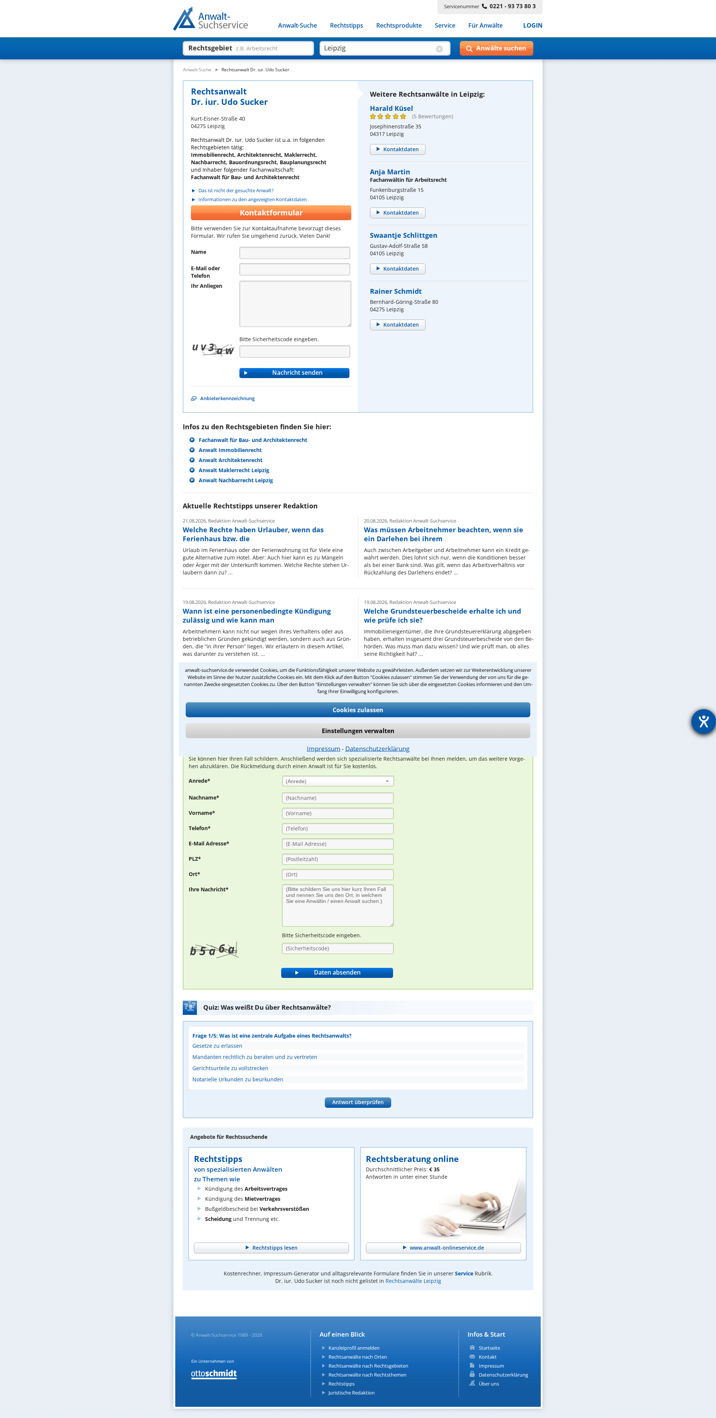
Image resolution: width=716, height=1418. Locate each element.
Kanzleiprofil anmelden (354, 1348)
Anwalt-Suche (297, 25)
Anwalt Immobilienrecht (230, 450)
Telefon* (200, 828)
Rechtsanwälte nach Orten (358, 1357)
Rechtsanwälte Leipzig (413, 1280)
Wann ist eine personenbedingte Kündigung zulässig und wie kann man (257, 615)
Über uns (489, 1383)
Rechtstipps (346, 25)
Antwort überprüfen (358, 1102)
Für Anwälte (485, 25)
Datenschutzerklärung (377, 748)
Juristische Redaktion (352, 1393)
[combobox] (338, 781)
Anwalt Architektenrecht (231, 460)
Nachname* (204, 797)
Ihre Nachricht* (209, 889)
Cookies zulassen (358, 709)
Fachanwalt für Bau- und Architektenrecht (253, 439)
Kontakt (488, 1356)
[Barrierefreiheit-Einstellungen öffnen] (703, 721)
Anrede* (199, 780)
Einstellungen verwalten (358, 730)
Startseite (489, 1347)
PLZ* (195, 858)
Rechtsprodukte (399, 25)
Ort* (194, 874)
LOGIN (533, 25)
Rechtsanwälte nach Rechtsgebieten (368, 1366)
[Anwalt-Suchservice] (215, 20)
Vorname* (202, 812)
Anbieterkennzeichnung (227, 398)
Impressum (323, 748)
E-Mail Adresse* (209, 843)
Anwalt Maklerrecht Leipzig (234, 470)
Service (445, 25)
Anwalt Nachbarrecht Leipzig (236, 480)
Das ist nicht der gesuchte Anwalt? (236, 190)
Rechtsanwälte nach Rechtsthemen (367, 1375)
